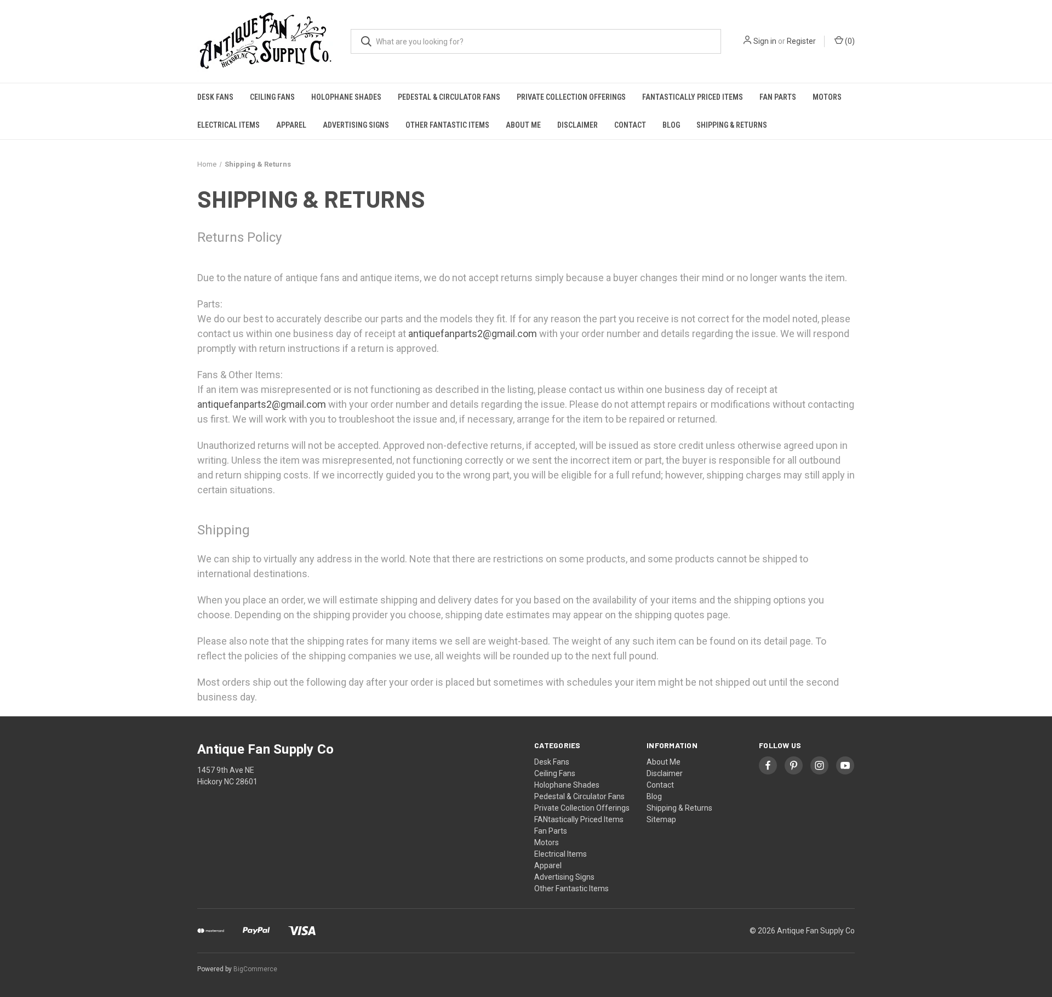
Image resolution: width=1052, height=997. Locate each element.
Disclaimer (577, 125)
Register (801, 41)
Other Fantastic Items (447, 125)
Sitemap (661, 819)
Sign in (764, 41)
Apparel (291, 125)
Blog (671, 125)
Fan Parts (777, 97)
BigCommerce (255, 969)
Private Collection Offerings (571, 97)
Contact (630, 125)
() (849, 41)
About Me (523, 125)
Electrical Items (228, 125)
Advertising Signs (356, 125)
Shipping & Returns (731, 125)
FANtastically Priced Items (692, 97)
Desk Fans (215, 97)
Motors (827, 97)
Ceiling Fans (272, 97)
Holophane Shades (346, 97)
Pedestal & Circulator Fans (449, 97)
